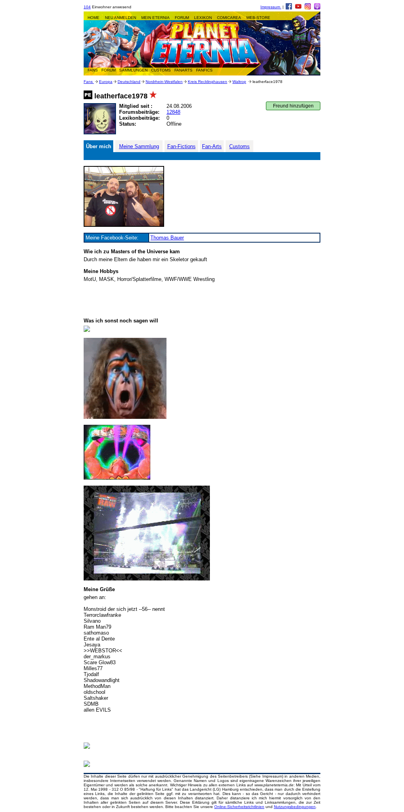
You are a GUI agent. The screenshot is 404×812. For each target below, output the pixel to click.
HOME (93, 17)
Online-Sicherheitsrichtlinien (239, 806)
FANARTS (183, 70)
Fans (89, 81)
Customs (239, 146)
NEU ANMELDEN (120, 17)
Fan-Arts (212, 146)
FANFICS (204, 70)
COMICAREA (229, 17)
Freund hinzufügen (293, 106)
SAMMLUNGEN (133, 70)
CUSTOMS (161, 70)
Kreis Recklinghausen (207, 81)
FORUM (182, 17)
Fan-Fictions (181, 146)
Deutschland (129, 81)
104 (87, 7)
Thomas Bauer (167, 238)
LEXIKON (203, 17)
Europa (105, 81)
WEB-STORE (258, 17)
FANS (93, 70)
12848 (173, 112)
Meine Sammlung (139, 146)
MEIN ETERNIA (155, 17)
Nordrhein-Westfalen (164, 81)
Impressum (270, 7)
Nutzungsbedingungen (295, 806)
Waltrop (239, 81)
